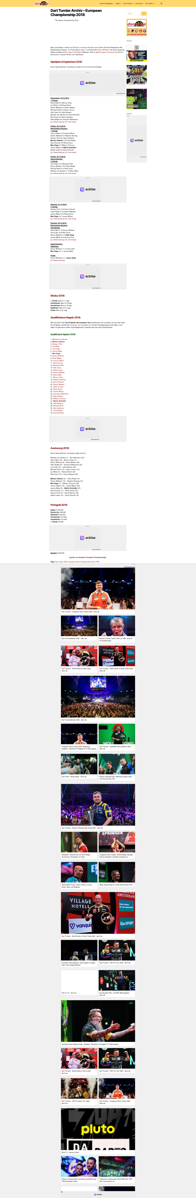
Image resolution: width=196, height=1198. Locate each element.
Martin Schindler (59, 401)
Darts (61, 562)
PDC (97, 562)
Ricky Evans (57, 389)
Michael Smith (58, 365)
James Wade (98, 47)
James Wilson (58, 391)
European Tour (75, 325)
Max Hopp (68, 52)
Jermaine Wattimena (60, 394)
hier (92, 67)
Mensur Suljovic (58, 341)
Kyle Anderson (58, 408)
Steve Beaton (58, 396)
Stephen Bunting (59, 379)
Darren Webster (59, 372)
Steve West (57, 375)
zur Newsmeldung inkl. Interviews (63, 122)
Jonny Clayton (58, 360)
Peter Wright (56, 358)
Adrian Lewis (58, 370)
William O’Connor (59, 398)
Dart (56, 562)
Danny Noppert (58, 384)
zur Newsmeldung (57, 260)
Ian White (55, 346)
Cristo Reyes (58, 410)
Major (79, 52)
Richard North (58, 405)
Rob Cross (57, 367)
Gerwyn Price (57, 344)
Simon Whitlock (103, 50)
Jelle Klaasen (58, 403)
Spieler (118, 3)
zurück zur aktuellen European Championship (88, 557)
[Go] (144, 13)
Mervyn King (58, 377)
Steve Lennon (58, 386)
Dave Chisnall (58, 382)
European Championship (108, 52)
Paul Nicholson (58, 413)
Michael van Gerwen (80, 47)
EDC (66, 562)
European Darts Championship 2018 (81, 562)
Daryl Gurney (58, 363)
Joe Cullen (56, 348)
